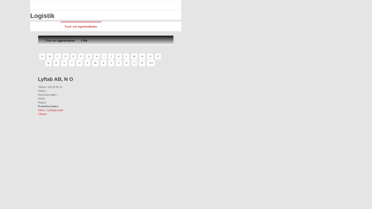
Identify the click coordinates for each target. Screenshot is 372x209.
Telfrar (41, 110)
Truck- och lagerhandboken (81, 26)
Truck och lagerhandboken (60, 40)
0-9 (151, 63)
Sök (85, 40)
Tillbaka (42, 114)
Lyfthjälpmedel (55, 110)
